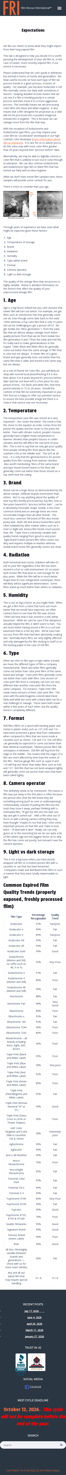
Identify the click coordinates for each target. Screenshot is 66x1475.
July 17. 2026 (34, 1311)
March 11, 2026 (34, 1330)
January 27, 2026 (34, 1336)
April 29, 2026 (34, 1323)
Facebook (35, 1386)
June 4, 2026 (34, 1317)
